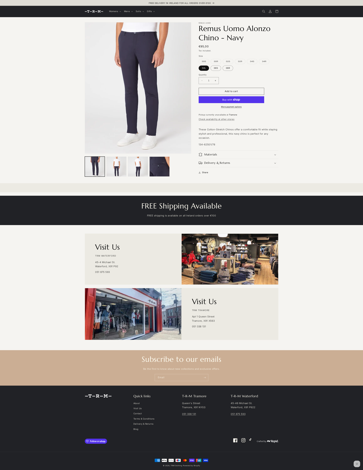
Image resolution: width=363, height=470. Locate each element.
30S (205, 62)
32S (229, 62)
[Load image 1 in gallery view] (95, 167)
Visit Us (137, 408)
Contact (137, 413)
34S (253, 62)
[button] (114, 11)
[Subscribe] (205, 377)
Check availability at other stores (216, 119)
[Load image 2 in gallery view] (116, 167)
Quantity (203, 75)
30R (217, 62)
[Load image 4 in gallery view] (159, 167)
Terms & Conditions (144, 419)
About (136, 403)
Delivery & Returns (143, 424)
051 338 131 (189, 414)
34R (265, 62)
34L (204, 68)
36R (228, 68)
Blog (135, 429)
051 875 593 (238, 414)
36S (216, 68)
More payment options (231, 107)
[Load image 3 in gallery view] (138, 167)
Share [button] (205, 172)
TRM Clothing (176, 466)
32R (241, 62)
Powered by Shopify (191, 466)
